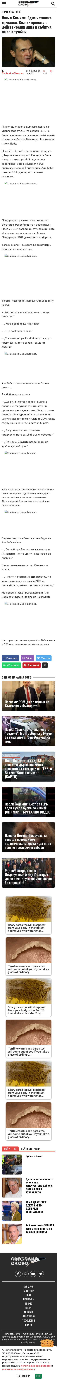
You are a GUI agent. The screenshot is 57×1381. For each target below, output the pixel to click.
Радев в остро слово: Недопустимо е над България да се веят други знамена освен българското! (28, 877)
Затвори (23, 1376)
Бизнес (28, 1303)
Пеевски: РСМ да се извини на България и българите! (27, 704)
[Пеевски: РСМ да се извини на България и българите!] (28, 696)
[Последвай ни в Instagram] (25, 1274)
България (28, 1286)
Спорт (28, 1308)
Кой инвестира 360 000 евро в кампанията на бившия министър (40, 1228)
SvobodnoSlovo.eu (13, 73)
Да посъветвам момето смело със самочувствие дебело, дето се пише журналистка (39, 1185)
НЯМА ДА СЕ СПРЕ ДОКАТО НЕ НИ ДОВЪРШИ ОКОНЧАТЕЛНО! (36, 1207)
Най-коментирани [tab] (30, 1149)
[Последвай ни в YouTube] (33, 1274)
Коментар (29, 1291)
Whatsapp (13, 665)
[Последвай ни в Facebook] (18, 1274)
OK (38, 1376)
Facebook (12, 658)
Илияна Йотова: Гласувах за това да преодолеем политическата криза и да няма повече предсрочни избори (28, 841)
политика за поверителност (18, 1369)
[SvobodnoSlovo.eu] (28, 1262)
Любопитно (28, 1316)
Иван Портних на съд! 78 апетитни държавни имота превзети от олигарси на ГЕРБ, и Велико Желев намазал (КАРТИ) (28, 769)
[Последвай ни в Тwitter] (41, 1274)
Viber (29, 658)
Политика (28, 1299)
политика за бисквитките (36, 1366)
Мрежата (28, 1312)
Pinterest (33, 665)
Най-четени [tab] (10, 1149)
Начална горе (11, 11)
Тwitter (45, 658)
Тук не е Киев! (34, 1156)
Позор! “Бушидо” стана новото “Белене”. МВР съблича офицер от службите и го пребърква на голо (28, 735)
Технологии (28, 1320)
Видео (28, 1325)
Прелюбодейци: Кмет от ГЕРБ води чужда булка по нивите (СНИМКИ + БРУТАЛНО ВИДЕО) (28, 808)
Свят (28, 1295)
